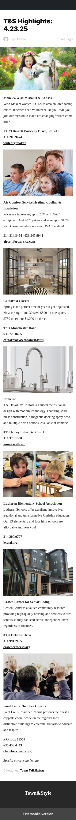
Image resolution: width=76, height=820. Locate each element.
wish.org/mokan (14, 143)
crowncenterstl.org (16, 647)
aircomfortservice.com (19, 241)
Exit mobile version (38, 814)
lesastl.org (10, 542)
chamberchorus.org (17, 751)
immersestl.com (14, 444)
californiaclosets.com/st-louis (23, 340)
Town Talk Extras (32, 770)
